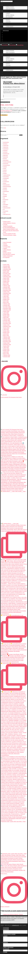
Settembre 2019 (7, 326)
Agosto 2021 (6, 294)
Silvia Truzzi (5, 206)
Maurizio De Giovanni (7, 186)
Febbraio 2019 (6, 337)
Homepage (6, 47)
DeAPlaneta (5, 150)
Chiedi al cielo (5, 147)
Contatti (5, 71)
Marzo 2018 (6, 353)
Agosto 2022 (6, 278)
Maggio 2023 (6, 270)
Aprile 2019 (6, 334)
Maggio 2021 (6, 299)
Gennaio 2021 (6, 305)
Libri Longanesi (6, 176)
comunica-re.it (15, 925)
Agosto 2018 (6, 346)
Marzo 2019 (6, 335)
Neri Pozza (5, 189)
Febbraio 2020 (6, 319)
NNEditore (5, 196)
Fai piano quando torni (7, 161)
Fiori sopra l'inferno (6, 165)
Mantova (4, 183)
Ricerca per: (4, 135)
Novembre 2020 (7, 308)
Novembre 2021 (7, 290)
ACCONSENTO (4, 922)
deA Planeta (5, 152)
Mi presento (6, 68)
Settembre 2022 (7, 276)
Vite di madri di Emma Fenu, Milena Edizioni (14, 82)
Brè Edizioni (5, 143)
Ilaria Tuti (4, 171)
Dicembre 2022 (6, 273)
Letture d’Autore (10, 7)
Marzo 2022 (6, 284)
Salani (4, 202)
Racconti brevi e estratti (9, 54)
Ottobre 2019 (6, 325)
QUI (5, 127)
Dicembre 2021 (6, 288)
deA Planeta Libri (6, 153)
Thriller (4, 212)
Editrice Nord (5, 155)
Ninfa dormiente (6, 191)
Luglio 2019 (6, 329)
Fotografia (5, 166)
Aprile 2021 (6, 300)
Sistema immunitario (6, 207)
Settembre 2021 (7, 293)
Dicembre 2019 (6, 322)
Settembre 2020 (7, 309)
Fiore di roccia (5, 163)
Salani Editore (5, 204)
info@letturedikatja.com (6, 110)
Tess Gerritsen (5, 211)
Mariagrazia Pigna (6, 184)
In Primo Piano (6, 246)
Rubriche (5, 62)
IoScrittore (5, 173)
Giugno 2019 (6, 331)
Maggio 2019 (6, 332)
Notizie (5, 251)
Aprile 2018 (6, 352)
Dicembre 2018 (6, 340)
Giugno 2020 (6, 314)
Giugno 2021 (6, 297)
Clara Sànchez (5, 148)
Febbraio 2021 (6, 303)
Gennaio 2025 (6, 266)
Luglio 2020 (6, 312)
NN (3, 193)
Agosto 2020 (6, 311)
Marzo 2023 (6, 272)
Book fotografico (6, 142)
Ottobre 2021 (6, 291)
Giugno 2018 (6, 349)
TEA (4, 209)
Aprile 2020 (6, 317)
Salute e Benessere (8, 67)
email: (2, 99)
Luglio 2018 (6, 347)
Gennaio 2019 (6, 338)
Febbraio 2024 (6, 267)
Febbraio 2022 (6, 285)
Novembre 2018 (7, 341)
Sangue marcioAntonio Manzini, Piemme (13, 914)
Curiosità (8, 21)
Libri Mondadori (6, 178)
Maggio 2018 (6, 350)
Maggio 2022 (6, 281)
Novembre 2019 (7, 323)
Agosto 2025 (6, 264)
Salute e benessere (8, 255)
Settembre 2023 (7, 269)
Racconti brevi (5, 199)
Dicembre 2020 (6, 306)
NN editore (5, 194)
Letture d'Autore (7, 249)
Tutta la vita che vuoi (6, 214)
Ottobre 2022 (6, 275)
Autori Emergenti (10, 8)
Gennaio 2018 (6, 356)
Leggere (5, 55)
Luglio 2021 (6, 296)
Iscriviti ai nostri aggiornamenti (16, 911)
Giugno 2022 (6, 279)
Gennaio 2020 (6, 320)
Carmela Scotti (5, 145)
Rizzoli (4, 201)
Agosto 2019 (6, 328)
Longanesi (5, 179)
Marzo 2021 (6, 302)
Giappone (5, 170)
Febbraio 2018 (6, 355)
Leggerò (8, 13)
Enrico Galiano (5, 160)
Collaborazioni (9, 26)
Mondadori (5, 188)
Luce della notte (6, 181)
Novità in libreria (10, 15)
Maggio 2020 (6, 316)
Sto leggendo (9, 16)
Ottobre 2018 (6, 343)
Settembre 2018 (7, 344)
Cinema (8, 20)
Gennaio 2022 (6, 287)
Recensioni (6, 49)
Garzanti (4, 168)
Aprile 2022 (6, 282)
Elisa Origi (5, 158)
